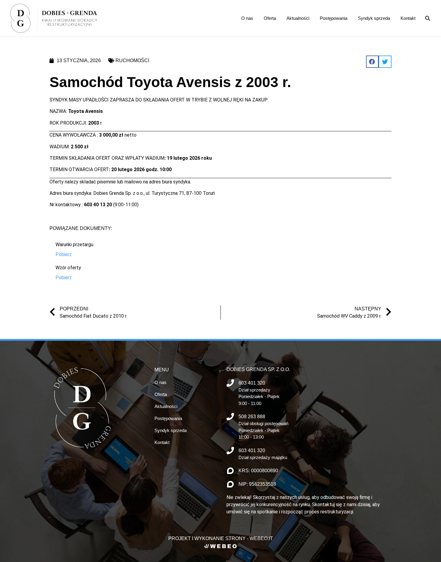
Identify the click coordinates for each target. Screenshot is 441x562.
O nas (247, 18)
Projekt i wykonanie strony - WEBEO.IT (220, 538)
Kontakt (408, 18)
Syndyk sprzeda (374, 18)
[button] (427, 18)
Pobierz (64, 254)
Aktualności (297, 18)
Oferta (270, 18)
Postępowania (333, 18)
